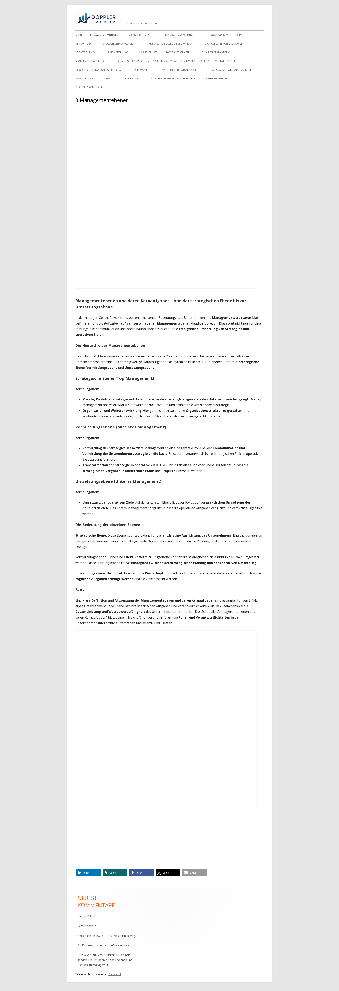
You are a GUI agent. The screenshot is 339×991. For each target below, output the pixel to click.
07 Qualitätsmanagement (118, 43)
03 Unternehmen (139, 35)
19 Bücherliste (148, 52)
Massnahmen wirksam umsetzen (231, 70)
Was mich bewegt (124, 936)
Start (78, 35)
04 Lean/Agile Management (177, 35)
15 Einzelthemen (85, 52)
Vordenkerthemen (216, 78)
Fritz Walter (84, 955)
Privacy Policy (84, 78)
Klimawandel (143, 70)
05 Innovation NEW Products (223, 35)
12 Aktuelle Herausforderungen (224, 43)
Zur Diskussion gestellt (90, 87)
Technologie (131, 78)
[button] (88, 872)
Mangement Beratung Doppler (181, 70)
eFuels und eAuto (122, 945)
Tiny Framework (97, 974)
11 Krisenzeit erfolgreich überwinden (169, 43)
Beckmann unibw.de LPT (93, 936)
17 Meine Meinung (117, 52)
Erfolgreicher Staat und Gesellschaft (99, 70)
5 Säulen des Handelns (216, 52)
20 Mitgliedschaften (178, 52)
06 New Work (83, 43)
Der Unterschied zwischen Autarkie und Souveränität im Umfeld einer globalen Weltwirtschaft (175, 61)
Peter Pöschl (85, 926)
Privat (108, 78)
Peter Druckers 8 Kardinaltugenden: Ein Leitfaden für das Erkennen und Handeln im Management (104, 960)
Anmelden (114, 974)
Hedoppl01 (84, 916)
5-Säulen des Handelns (89, 61)
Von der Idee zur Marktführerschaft (174, 78)
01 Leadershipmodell (104, 35)
